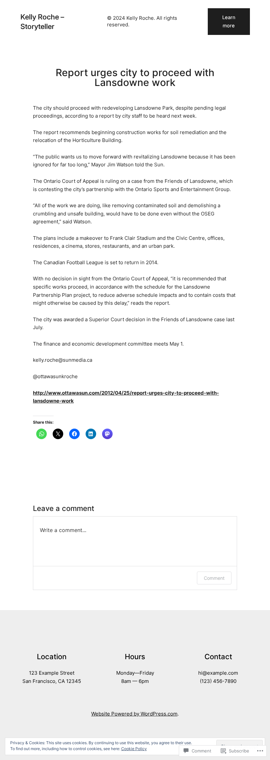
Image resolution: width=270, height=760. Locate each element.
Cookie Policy (134, 748)
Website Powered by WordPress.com (134, 714)
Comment (214, 578)
